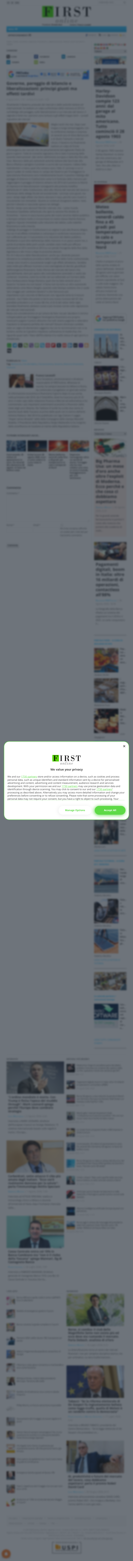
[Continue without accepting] (124, 748)
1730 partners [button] (29, 776)
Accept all (110, 810)
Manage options (75, 810)
